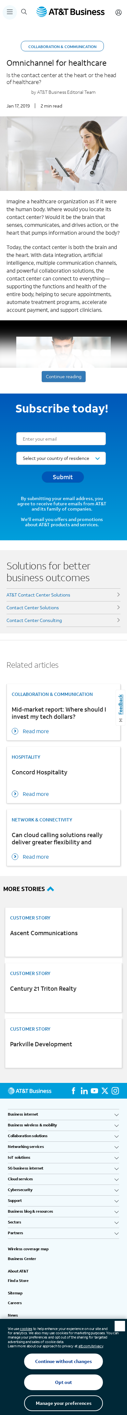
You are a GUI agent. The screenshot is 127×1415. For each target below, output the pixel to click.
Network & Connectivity (42, 820)
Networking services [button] (26, 1146)
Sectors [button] (14, 1222)
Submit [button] (63, 477)
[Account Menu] (118, 12)
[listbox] (61, 458)
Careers (14, 1303)
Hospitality (26, 757)
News (13, 1315)
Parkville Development (41, 1044)
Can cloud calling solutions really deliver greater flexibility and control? (57, 839)
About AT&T (18, 1271)
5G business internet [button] (25, 1168)
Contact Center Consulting (34, 620)
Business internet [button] (23, 1114)
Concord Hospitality (39, 772)
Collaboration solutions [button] (28, 1136)
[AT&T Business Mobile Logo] (70, 13)
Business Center (22, 1258)
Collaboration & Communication (62, 46)
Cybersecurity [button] (20, 1190)
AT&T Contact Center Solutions (38, 595)
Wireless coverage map (28, 1249)
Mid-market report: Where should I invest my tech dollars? (59, 713)
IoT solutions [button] (19, 1157)
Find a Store (18, 1280)
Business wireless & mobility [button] (32, 1125)
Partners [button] (15, 1233)
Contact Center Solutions (33, 607)
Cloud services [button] (20, 1179)
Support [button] (14, 1200)
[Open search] (24, 12)
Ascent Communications (44, 933)
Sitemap (15, 1293)
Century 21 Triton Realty (43, 988)
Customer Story (30, 918)
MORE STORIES (24, 889)
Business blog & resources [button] (30, 1211)
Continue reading (63, 376)
